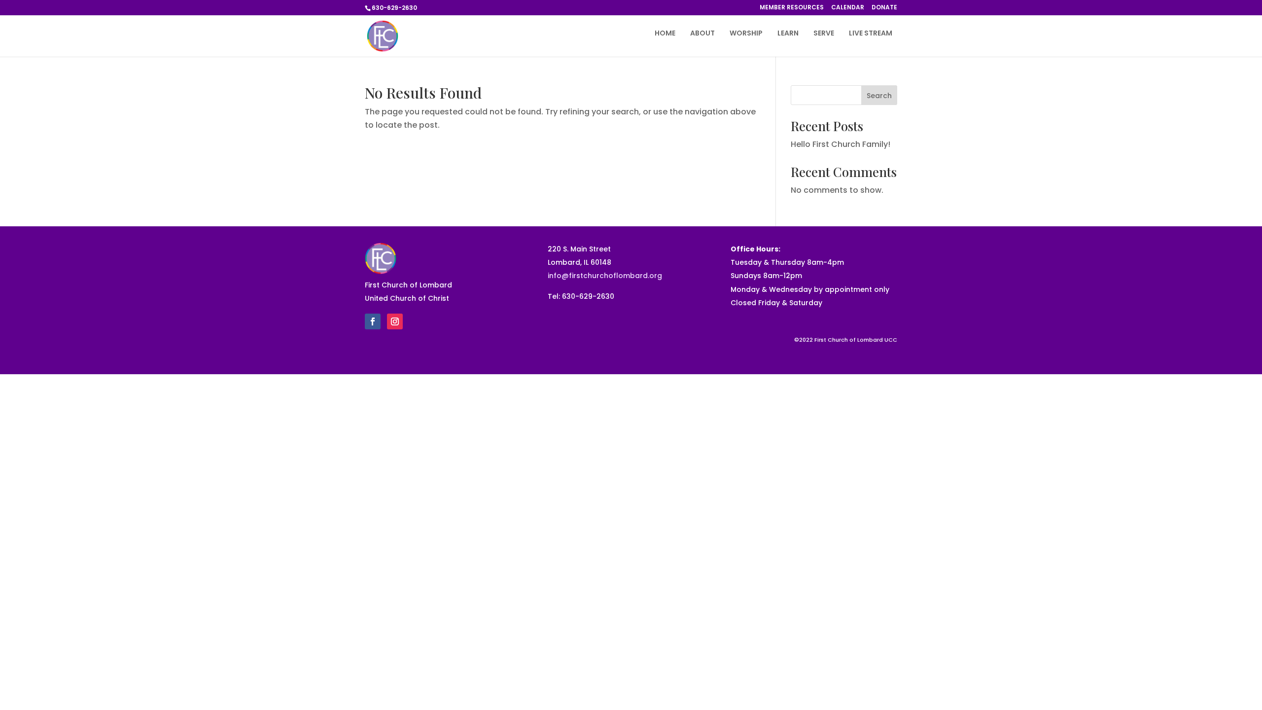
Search (879, 96)
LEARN (788, 34)
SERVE (823, 34)
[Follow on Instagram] (395, 321)
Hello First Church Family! (840, 144)
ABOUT (702, 34)
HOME (665, 34)
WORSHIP (746, 34)
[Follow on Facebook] (373, 321)
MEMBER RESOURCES (792, 7)
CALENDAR (847, 7)
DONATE (884, 7)
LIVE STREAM (870, 34)
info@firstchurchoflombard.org (605, 276)
